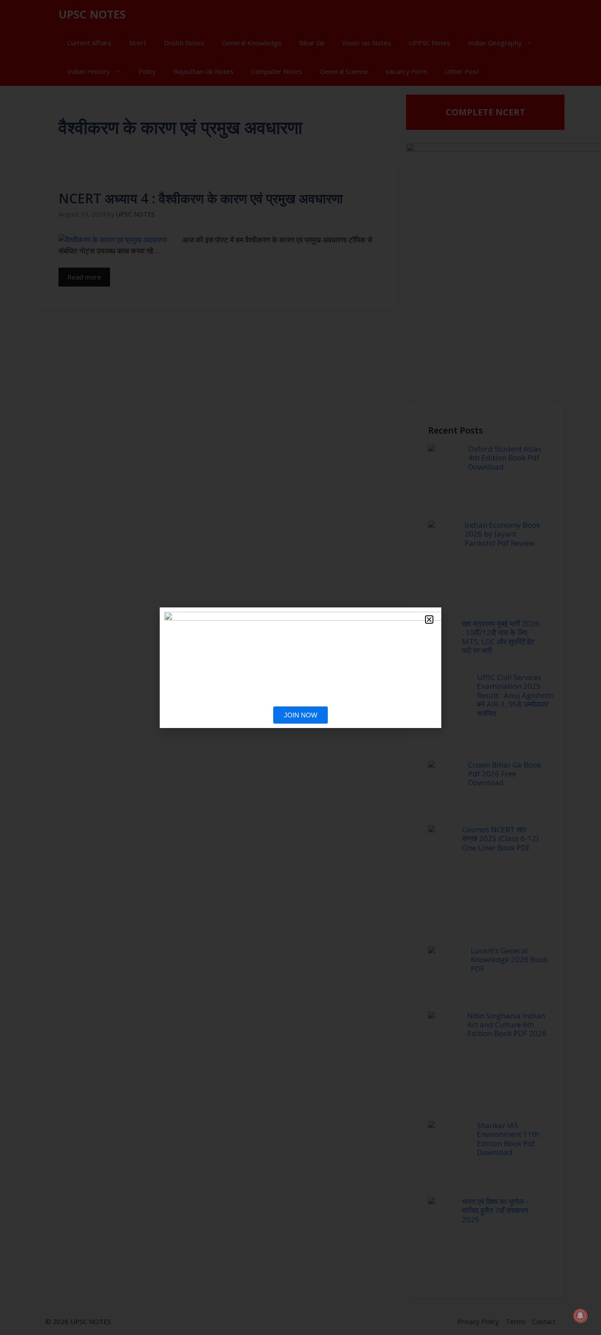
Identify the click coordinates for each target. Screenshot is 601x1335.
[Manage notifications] (580, 1316)
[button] (429, 619)
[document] (300, 667)
